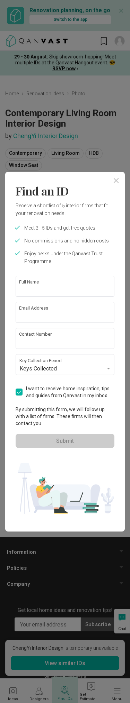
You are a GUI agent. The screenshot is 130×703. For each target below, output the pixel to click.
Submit (65, 441)
